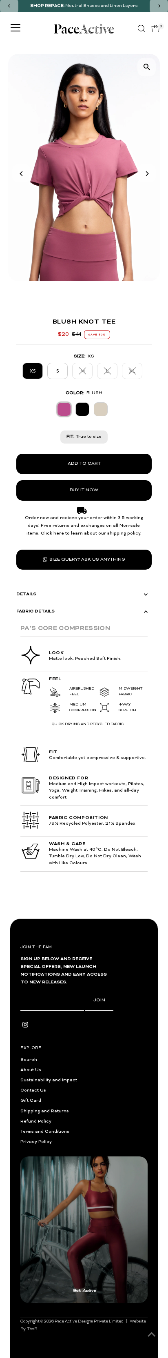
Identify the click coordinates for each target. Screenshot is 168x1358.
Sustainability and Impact (48, 1080)
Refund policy (32, 1203)
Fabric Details (35, 611)
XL (135, 372)
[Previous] (21, 173)
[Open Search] (141, 28)
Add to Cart (84, 463)
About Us (30, 1070)
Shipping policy (130, 1203)
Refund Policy (35, 1121)
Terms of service (96, 1203)
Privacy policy (62, 1203)
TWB (32, 1166)
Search (28, 1060)
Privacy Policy (36, 1142)
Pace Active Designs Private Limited (89, 1158)
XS (33, 371)
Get (115, 1133)
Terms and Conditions (44, 1131)
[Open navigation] (15, 28)
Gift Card (30, 1100)
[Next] (146, 173)
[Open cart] (155, 28)
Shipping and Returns (44, 1111)
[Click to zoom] (146, 67)
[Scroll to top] (152, 1335)
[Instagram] (25, 1026)
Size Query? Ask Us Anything (87, 559)
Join (99, 1000)
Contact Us (33, 1090)
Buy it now (84, 490)
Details (26, 594)
